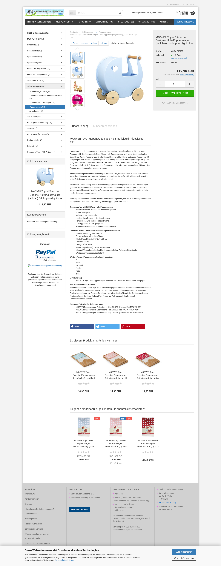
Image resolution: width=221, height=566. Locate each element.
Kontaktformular (32, 499)
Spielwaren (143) (146, 22)
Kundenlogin (173, 4)
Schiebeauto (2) (36, 111)
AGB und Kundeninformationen (38, 543)
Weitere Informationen (184, 558)
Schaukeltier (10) (104, 22)
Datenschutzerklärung (64, 560)
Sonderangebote (185, 22)
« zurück (84, 43)
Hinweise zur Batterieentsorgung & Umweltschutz (39, 511)
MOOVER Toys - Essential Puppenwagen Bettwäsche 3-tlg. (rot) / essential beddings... (148, 375)
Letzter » (103, 43)
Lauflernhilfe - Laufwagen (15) (42, 103)
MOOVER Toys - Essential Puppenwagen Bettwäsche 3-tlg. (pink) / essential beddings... (116, 375)
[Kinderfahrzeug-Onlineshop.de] (44, 13)
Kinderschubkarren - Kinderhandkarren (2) (45, 97)
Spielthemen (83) (126, 22)
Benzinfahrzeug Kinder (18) (38, 68)
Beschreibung (80, 125)
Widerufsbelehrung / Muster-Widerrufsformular (37, 536)
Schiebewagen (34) (35, 86)
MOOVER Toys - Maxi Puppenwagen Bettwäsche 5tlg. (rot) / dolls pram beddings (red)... (148, 443)
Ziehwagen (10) (34, 116)
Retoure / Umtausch (33, 524)
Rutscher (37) (84, 22)
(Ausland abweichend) (179, 58)
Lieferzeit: (160, 55)
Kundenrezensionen (105, 125)
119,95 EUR (45, 204)
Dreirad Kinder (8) (34, 140)
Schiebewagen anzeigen (39, 91)
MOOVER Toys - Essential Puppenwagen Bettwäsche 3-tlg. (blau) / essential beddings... (83, 375)
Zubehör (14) (32, 146)
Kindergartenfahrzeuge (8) (38, 134)
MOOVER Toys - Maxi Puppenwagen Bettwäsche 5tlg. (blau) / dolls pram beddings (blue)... (84, 443)
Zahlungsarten (31, 519)
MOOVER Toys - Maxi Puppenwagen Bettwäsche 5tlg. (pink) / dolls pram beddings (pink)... (116, 443)
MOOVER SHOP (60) (64, 22)
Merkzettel (189, 4)
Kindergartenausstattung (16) (39, 122)
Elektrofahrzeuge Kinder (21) (39, 74)
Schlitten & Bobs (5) (35, 80)
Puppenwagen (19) (37, 107)
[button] (82, 326)
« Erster (74, 43)
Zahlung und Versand (34, 529)
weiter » (94, 43)
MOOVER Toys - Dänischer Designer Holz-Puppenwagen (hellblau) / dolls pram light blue (45, 195)
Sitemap (28, 504)
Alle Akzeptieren (184, 552)
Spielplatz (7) (32, 128)
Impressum (30, 494)
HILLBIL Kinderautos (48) (39, 22)
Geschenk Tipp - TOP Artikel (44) (41, 152)
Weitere (163, 22)
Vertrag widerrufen (79, 509)
